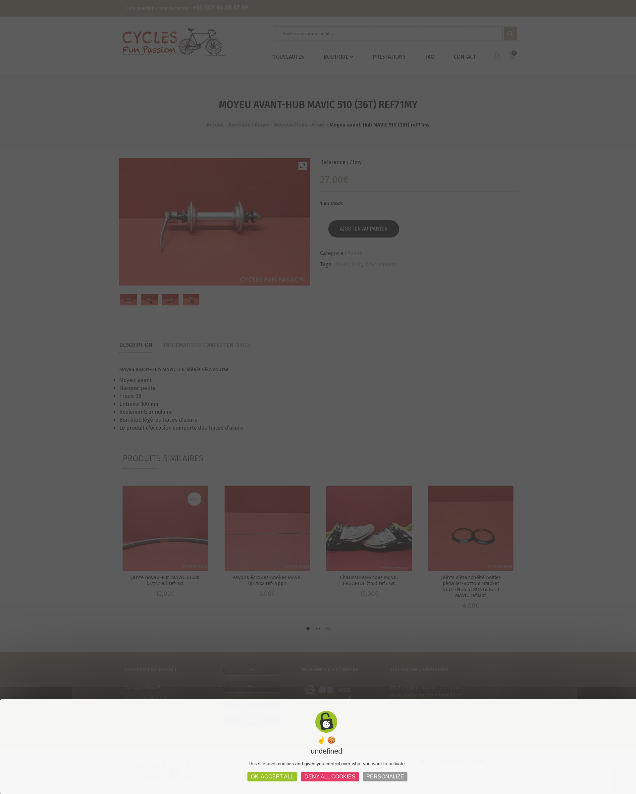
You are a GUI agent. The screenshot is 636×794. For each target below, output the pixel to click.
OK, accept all (272, 776)
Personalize (385, 776)
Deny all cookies (329, 776)
